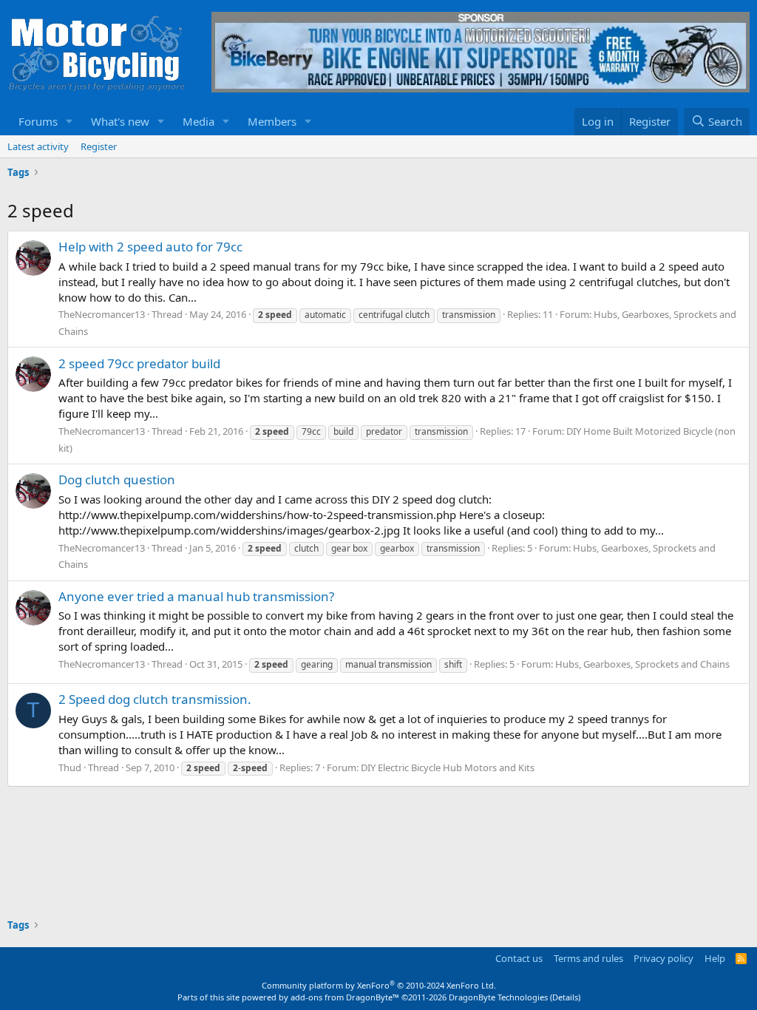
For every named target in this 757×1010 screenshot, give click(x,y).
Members (272, 121)
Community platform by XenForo (379, 985)
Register (99, 146)
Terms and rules (588, 958)
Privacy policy (663, 958)
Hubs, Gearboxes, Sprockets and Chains (642, 664)
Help (715, 958)
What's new (120, 121)
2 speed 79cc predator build (139, 363)
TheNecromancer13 (101, 314)
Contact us (519, 958)
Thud (69, 767)
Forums (38, 121)
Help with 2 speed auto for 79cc (150, 246)
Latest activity (38, 146)
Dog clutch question (116, 479)
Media (198, 121)
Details (565, 997)
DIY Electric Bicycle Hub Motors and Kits (447, 767)
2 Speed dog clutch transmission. (154, 699)
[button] (69, 121)
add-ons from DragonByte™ (345, 997)
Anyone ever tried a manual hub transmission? (196, 596)
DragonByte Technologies (498, 997)
